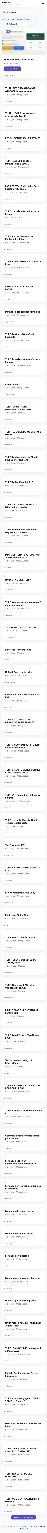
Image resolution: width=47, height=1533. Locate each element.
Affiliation (34, 1526)
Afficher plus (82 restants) (23, 1517)
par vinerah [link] (7, 707)
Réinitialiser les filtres (24, 19)
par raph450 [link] (7, 148)
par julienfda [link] (7, 1148)
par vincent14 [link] (8, 637)
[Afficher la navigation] (43, 3)
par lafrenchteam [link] (9, 682)
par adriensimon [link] (8, 855)
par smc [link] (6, 660)
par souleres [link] (7, 101)
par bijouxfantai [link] (8, 76)
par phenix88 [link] (7, 224)
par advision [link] (7, 1174)
